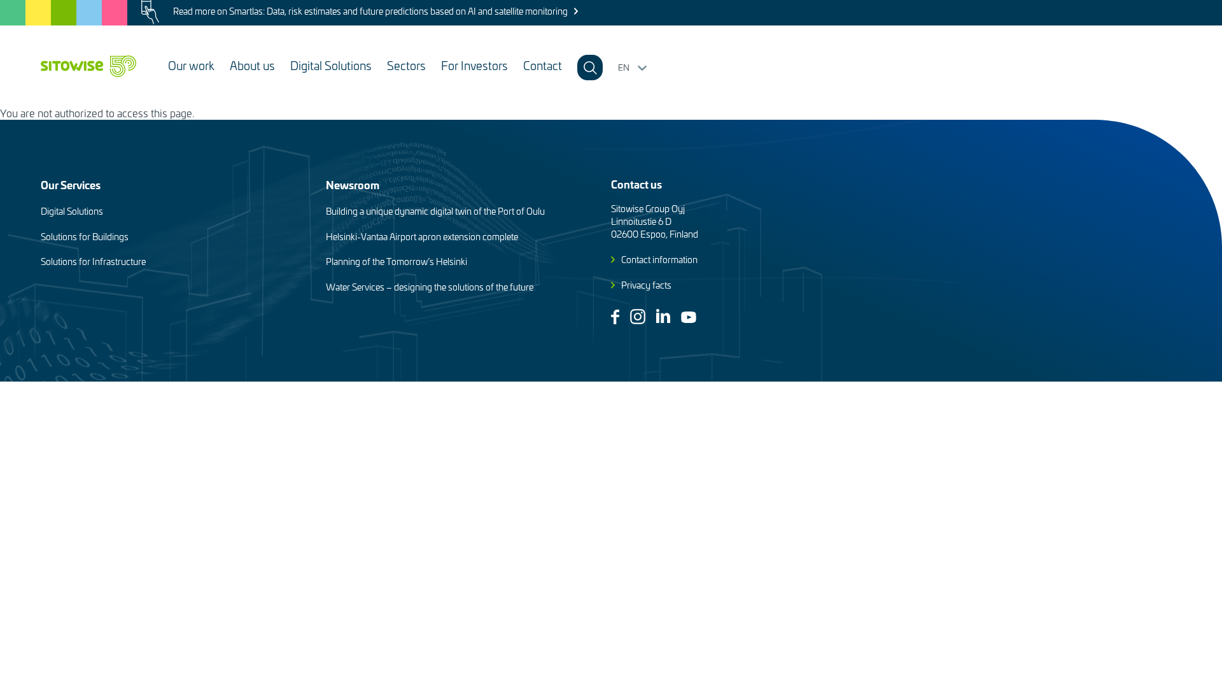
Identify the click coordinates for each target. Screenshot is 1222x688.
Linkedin (663, 316)
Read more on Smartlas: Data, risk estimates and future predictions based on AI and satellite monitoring (370, 11)
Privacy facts (646, 285)
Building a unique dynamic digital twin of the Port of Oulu (435, 211)
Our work (191, 65)
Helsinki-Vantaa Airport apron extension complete (422, 237)
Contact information (659, 260)
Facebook (615, 317)
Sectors (406, 65)
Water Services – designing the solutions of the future (429, 287)
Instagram (637, 316)
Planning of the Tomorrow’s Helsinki (396, 261)
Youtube (688, 317)
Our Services (71, 184)
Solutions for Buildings (85, 237)
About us (252, 65)
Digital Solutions (331, 65)
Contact (542, 65)
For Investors (474, 65)
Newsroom (352, 184)
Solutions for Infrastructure (93, 261)
